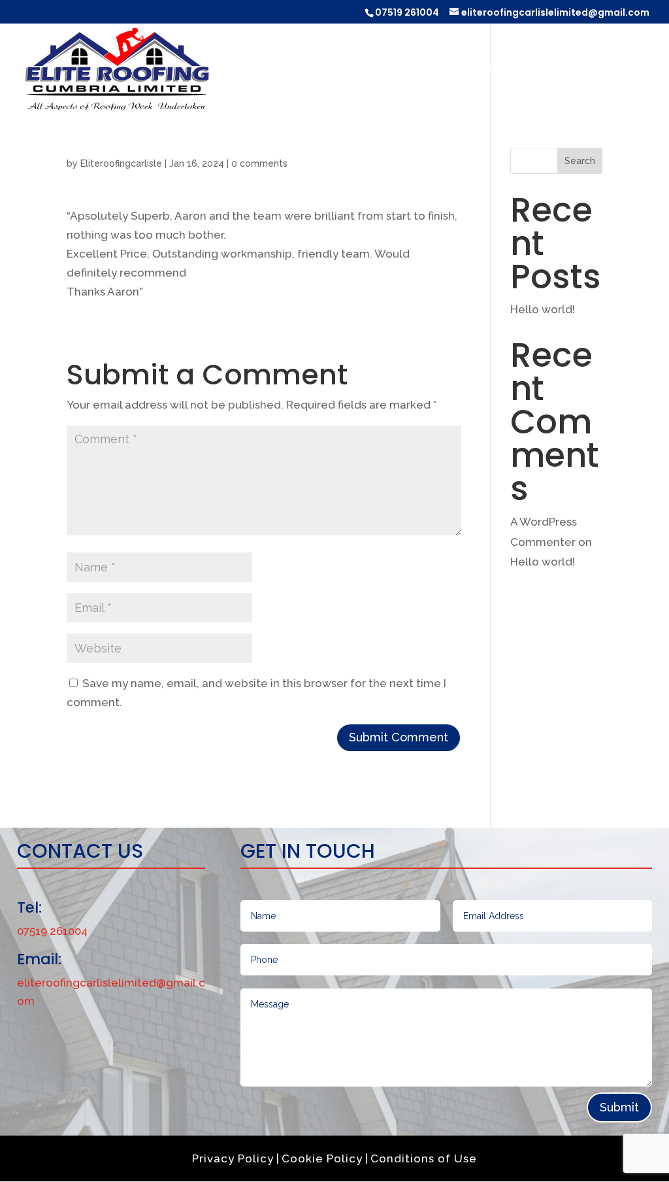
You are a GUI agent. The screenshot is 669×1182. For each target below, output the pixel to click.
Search (579, 161)
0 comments (259, 163)
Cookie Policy (322, 1158)
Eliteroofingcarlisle (121, 163)
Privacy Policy (233, 1158)
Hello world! (542, 309)
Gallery (544, 69)
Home (352, 69)
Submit (619, 1107)
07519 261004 (407, 12)
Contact (617, 69)
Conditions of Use (423, 1158)
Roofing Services (444, 69)
